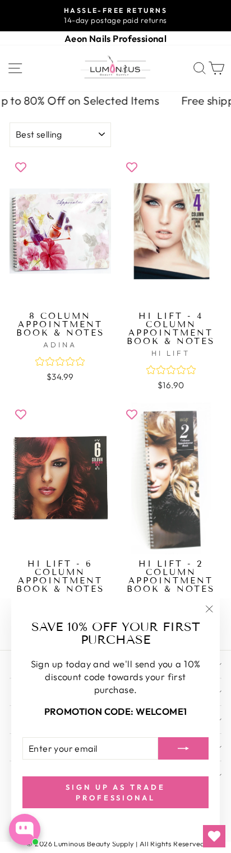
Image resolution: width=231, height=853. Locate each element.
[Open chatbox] (24, 829)
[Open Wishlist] (214, 836)
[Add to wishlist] (21, 166)
